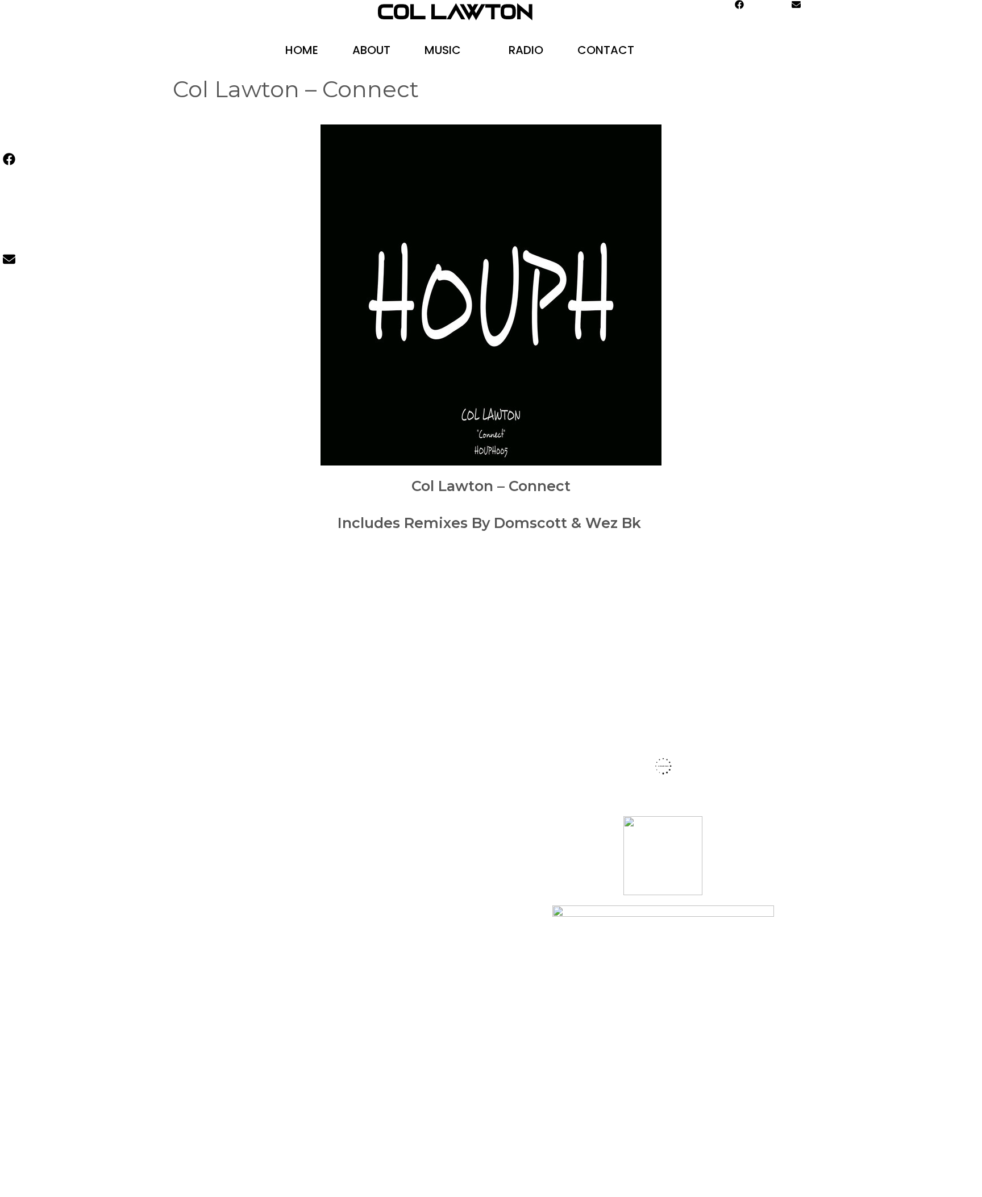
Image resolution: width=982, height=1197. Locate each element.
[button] (476, 50)
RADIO (526, 50)
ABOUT (371, 50)
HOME (301, 50)
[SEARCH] (689, 50)
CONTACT (605, 50)
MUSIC (443, 50)
